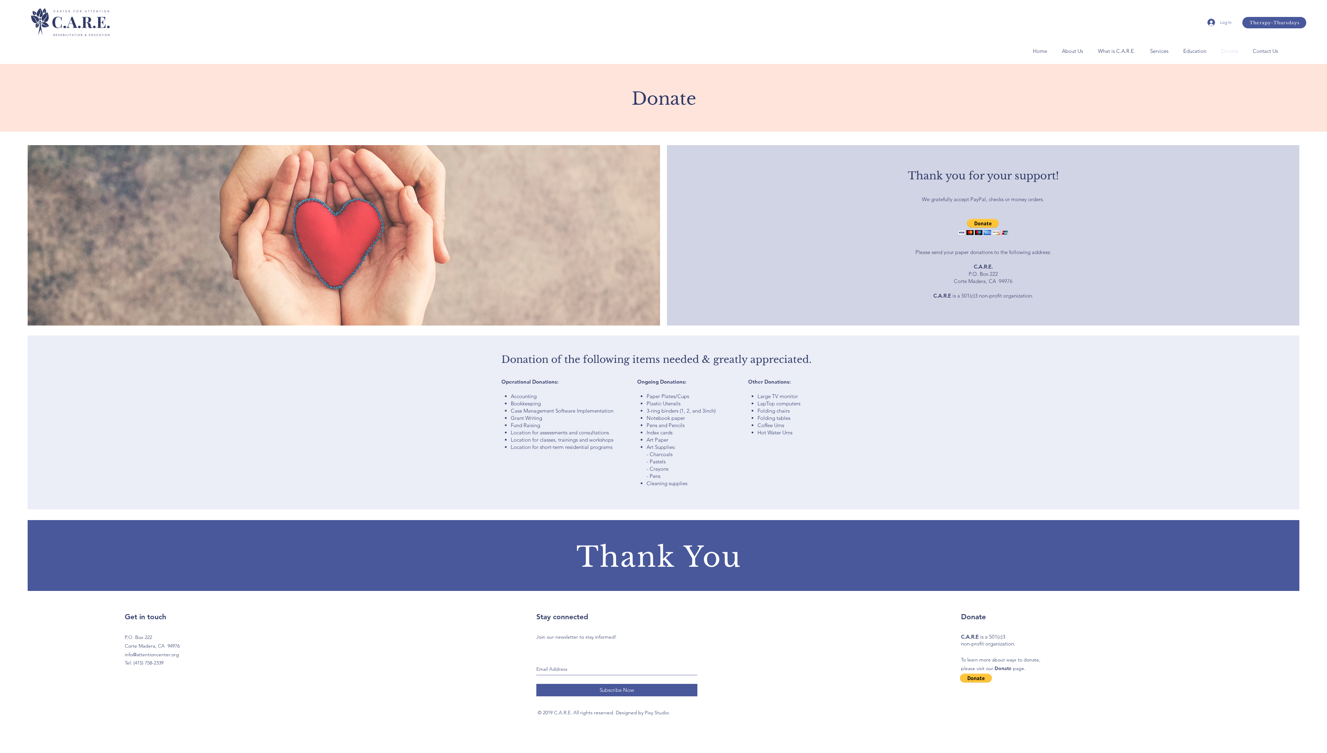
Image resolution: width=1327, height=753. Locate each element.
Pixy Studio (657, 712)
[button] (1072, 51)
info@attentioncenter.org (152, 654)
